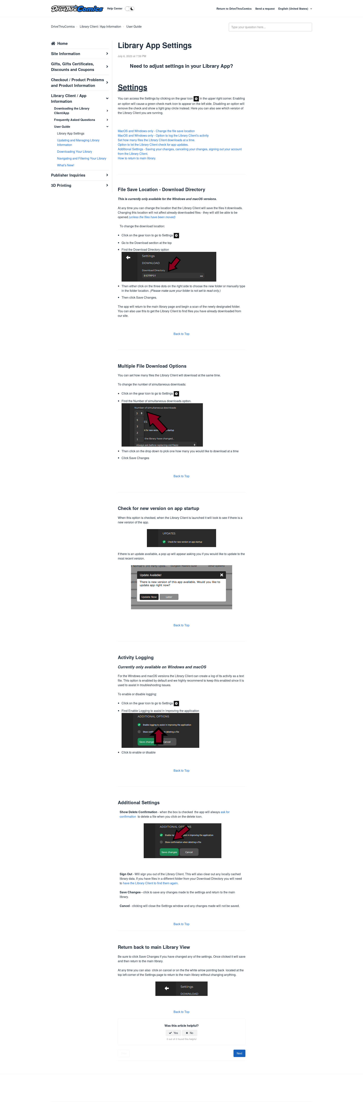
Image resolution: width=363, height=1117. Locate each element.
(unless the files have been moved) (152, 217)
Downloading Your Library (74, 151)
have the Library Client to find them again (150, 883)
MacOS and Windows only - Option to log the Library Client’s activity (163, 135)
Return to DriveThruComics (234, 8)
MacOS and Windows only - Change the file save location (156, 131)
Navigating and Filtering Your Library (81, 158)
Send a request (265, 8)
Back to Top (181, 334)
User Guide (134, 26)
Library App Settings (70, 133)
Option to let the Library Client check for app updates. (153, 144)
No (191, 1033)
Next (239, 1053)
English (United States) (293, 8)
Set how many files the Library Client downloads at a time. (156, 140)
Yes (176, 1033)
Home (62, 43)
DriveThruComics (63, 26)
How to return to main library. (137, 158)
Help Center (114, 8)
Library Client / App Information (100, 26)
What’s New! (65, 165)
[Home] (77, 8)
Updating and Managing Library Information (78, 142)
